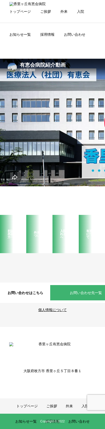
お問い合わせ (74, 34)
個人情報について (52, 310)
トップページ (20, 11)
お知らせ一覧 (20, 34)
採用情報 (47, 34)
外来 (64, 11)
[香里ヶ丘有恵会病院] (52, 351)
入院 (80, 11)
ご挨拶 (45, 11)
